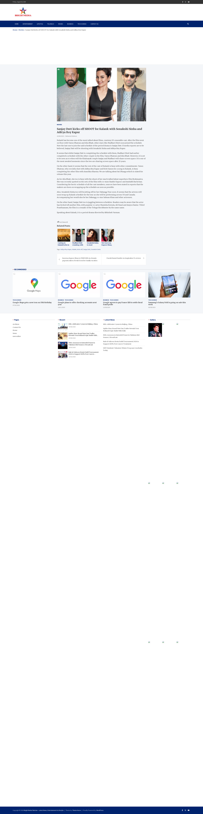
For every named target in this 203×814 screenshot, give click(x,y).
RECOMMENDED (20, 269)
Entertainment (28, 24)
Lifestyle (40, 24)
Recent (62, 320)
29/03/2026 (72, 347)
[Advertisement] (101, 47)
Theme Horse (76, 810)
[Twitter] (185, 2)
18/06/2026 (72, 338)
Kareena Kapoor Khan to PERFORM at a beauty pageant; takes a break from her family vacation (79, 259)
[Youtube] (188, 2)
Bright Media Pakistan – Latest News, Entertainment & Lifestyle (44, 810)
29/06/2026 (72, 327)
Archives (16, 324)
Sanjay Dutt (86, 249)
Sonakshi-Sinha (96, 249)
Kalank (74, 249)
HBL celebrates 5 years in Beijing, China (83, 324)
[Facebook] (182, 2)
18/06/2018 (60, 136)
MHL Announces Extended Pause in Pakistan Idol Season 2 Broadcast (82, 344)
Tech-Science (82, 24)
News (15, 333)
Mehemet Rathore (71, 136)
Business (70, 24)
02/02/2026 (72, 357)
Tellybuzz (50, 24)
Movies (60, 24)
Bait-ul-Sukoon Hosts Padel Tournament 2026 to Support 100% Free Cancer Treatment (84, 354)
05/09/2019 (151, 307)
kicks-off (79, 249)
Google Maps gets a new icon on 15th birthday (32, 303)
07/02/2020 (16, 305)
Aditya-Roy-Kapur (65, 249)
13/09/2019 (106, 307)
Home (17, 24)
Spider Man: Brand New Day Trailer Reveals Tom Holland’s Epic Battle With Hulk (83, 335)
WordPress (100, 810)
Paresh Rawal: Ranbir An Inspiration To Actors (124, 258)
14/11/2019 (61, 307)
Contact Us (94, 24)
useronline (17, 336)
